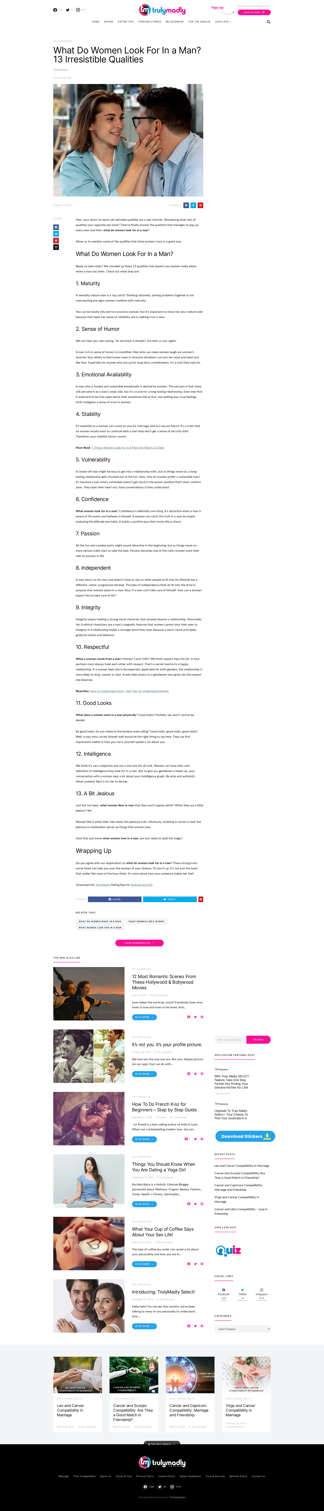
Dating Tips (126, 21)
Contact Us (258, 1476)
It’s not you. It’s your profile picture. (167, 1044)
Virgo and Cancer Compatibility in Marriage (240, 1410)
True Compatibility (85, 1476)
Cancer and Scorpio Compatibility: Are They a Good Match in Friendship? (133, 1412)
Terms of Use (124, 1476)
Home (96, 21)
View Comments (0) (137, 943)
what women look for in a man (100, 927)
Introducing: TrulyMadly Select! (163, 1292)
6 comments (166, 1177)
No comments (160, 995)
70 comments (165, 1052)
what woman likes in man (146, 921)
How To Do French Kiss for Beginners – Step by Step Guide (164, 1107)
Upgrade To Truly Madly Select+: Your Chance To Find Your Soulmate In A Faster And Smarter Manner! (231, 1068)
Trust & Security (215, 1476)
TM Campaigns (63, 41)
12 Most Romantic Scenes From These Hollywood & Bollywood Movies (164, 982)
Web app (64, 1476)
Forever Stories (149, 21)
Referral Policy (239, 1476)
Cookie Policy (166, 1476)
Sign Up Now (252, 12)
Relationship (175, 21)
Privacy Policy (145, 1476)
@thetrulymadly (160, 1444)
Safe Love (222, 21)
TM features (221, 1093)
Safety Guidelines (190, 1476)
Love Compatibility (70, 1398)
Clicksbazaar (178, 1497)
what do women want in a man (100, 921)
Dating (108, 21)
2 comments (179, 1117)
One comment (88, 1426)
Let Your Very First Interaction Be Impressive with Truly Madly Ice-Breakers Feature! (231, 1105)
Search (258, 1039)
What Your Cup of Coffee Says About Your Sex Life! (163, 1231)
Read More (142, 1017)
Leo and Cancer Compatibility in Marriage (241, 1165)
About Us (105, 1476)
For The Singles (199, 21)
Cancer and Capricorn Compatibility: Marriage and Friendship (189, 1410)
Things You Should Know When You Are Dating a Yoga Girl (163, 1167)
